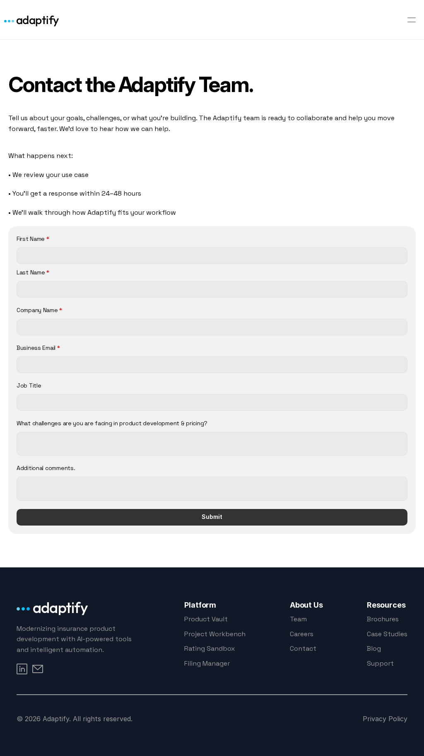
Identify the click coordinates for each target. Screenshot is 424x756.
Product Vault (206, 619)
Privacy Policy (385, 719)
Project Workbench (215, 634)
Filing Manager (207, 663)
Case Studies (387, 634)
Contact (303, 648)
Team (298, 619)
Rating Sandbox (209, 648)
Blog (374, 648)
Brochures (383, 619)
